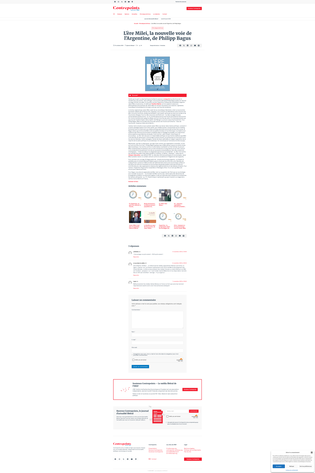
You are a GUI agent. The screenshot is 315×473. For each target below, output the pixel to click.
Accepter (279, 466)
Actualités (134, 14)
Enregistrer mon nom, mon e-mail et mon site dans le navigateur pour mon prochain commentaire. (155, 354)
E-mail (134, 339)
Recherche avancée (181, 1)
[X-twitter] (122, 1)
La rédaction (156, 14)
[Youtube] (129, 1)
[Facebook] (115, 1)
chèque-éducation (134, 155)
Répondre (136, 257)
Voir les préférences (306, 466)
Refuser (291, 466)
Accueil (136, 23)
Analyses (119, 14)
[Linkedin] (125, 1)
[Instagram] (118, 1)
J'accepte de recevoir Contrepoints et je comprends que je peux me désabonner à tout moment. (182, 423)
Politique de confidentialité (292, 470)
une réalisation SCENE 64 (161, 470)
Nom (133, 332)
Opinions (127, 14)
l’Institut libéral (156, 104)
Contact (165, 14)
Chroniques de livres (145, 14)
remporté (167, 99)
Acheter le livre (133, 181)
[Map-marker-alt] (132, 1)
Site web (134, 347)
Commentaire (136, 309)
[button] (312, 452)
